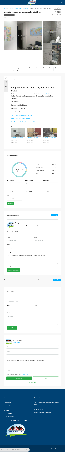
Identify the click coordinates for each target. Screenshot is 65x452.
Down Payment (29, 180)
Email (8, 244)
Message (9, 252)
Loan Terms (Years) (12, 188)
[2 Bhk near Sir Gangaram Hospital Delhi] (34, 132)
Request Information (13, 270)
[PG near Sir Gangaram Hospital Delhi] (50, 132)
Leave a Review (57, 279)
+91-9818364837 (20, 225)
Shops (9, 405)
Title (8, 305)
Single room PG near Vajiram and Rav (20, 118)
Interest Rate (46, 180)
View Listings (54, 215)
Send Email (19, 378)
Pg (5, 407)
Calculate (10, 203)
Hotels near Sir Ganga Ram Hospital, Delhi (21, 115)
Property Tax (28, 188)
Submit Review (12, 327)
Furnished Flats (28, 94)
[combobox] (46, 248)
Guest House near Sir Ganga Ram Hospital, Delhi (23, 121)
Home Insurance (47, 188)
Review (9, 313)
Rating (35, 305)
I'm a (35, 244)
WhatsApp (40, 225)
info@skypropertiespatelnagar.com (43, 412)
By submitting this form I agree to (20, 266)
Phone (35, 237)
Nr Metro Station (50, 94)
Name (8, 237)
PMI (8, 195)
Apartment (10, 413)
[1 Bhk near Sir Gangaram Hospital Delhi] (18, 132)
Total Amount (10, 180)
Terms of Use (28, 266)
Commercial (8, 402)
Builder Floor (11, 416)
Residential (7, 410)
